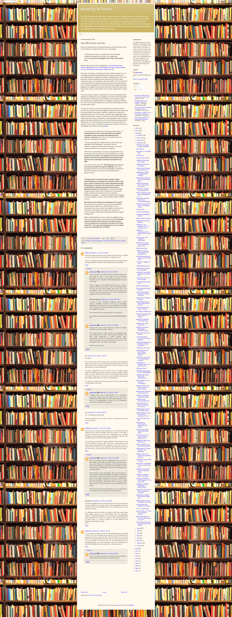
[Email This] (107, 238)
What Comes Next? (142, 248)
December (140, 135)
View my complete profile (140, 79)
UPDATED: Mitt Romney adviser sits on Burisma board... (143, 258)
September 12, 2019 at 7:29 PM (97, 356)
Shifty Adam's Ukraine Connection (142, 165)
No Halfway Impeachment (143, 311)
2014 (136, 553)
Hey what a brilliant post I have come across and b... (142, 96)
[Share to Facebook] (112, 238)
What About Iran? (141, 368)
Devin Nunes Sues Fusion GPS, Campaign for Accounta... (143, 491)
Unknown (88, 428)
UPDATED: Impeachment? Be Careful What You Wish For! (143, 233)
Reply (86, 265)
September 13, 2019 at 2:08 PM (109, 553)
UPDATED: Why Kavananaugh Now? (142, 400)
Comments (138, 89)
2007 (136, 571)
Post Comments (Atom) (95, 595)
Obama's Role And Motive (143, 218)
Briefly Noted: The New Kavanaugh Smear (143, 409)
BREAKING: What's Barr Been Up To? (143, 441)
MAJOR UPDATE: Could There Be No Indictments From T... (143, 414)
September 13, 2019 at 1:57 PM (100, 531)
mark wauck (93, 272)
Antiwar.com (88, 240)
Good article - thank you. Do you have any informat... (143, 113)
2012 (136, 558)
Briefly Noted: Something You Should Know (143, 392)
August (139, 528)
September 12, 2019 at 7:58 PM (109, 392)
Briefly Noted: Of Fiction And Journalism (143, 269)
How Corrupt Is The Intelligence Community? (142, 239)
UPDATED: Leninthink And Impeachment (142, 189)
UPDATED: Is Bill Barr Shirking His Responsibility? (142, 485)
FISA (104, 240)
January (139, 545)
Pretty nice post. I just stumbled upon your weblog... (141, 102)
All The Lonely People (142, 508)
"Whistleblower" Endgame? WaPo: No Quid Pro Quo (143, 364)
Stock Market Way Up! (142, 286)
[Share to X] (110, 238)
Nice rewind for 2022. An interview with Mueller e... (142, 118)
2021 (136, 128)
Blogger (131, 605)
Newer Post (84, 592)
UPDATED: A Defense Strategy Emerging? (142, 396)
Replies (89, 268)
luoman (119, 605)
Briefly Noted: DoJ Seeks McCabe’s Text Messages (143, 450)
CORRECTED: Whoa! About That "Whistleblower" (142, 376)
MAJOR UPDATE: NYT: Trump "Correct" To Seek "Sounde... (143, 387)
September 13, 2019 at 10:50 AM (109, 458)
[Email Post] (103, 238)
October (139, 140)
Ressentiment (140, 209)
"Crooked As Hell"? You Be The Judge (143, 278)
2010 (136, 563)
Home (81, 34)
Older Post (124, 592)
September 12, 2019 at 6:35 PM (109, 325)
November (140, 138)
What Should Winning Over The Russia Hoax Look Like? (143, 518)
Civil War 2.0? (140, 155)
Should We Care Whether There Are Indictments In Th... (143, 465)
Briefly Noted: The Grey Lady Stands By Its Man (143, 501)
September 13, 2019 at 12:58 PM (102, 501)
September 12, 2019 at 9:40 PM (97, 412)
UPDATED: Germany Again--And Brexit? (142, 475)
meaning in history (97, 8)
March (139, 540)
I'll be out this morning (142, 158)
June (138, 533)
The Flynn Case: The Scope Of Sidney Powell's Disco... (142, 436)
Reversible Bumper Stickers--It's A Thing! (143, 505)
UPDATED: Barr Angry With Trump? (142, 161)
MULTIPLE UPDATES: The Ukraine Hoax (142, 320)
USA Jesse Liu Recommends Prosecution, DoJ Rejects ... (142, 425)
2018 (136, 548)
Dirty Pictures (140, 149)
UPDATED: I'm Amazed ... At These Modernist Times (143, 470)
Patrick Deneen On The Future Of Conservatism (143, 382)
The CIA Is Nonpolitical (142, 212)
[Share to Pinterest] (113, 238)
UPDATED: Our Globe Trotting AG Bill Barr (142, 145)
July (138, 530)
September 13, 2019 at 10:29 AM (100, 428)
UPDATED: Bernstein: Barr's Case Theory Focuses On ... (142, 185)
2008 (136, 568)
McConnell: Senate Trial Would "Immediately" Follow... (143, 205)
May (138, 535)
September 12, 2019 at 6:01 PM (109, 272)
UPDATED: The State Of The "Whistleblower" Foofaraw (143, 359)
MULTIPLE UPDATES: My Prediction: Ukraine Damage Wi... (143, 344)
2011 (136, 561)
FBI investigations (97, 240)
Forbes (87, 253)
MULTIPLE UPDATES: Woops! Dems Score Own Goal (143, 294)
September (140, 142)
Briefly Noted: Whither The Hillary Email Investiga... (142, 174)
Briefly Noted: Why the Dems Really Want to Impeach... (143, 303)
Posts (137, 86)
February (139, 543)
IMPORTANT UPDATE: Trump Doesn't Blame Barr (143, 496)
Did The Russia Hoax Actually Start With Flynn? (142, 431)
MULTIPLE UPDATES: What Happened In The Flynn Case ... (143, 480)
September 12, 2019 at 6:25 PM (110, 299)
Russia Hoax (117, 240)
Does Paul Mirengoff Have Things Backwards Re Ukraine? (142, 353)
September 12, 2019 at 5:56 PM (99, 253)
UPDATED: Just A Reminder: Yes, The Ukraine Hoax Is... (142, 226)
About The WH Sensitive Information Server (143, 169)
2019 (136, 133)
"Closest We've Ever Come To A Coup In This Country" (142, 405)
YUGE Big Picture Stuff (142, 266)
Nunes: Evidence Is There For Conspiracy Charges (143, 512)
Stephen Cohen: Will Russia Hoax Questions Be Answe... (143, 455)
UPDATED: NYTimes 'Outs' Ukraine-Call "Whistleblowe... (142, 252)
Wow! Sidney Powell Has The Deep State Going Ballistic (143, 523)
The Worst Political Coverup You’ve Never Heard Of (143, 338)
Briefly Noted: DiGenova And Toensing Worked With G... (143, 179)
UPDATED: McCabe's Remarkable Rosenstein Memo (142, 329)
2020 (136, 130)
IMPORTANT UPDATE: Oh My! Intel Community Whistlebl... (143, 200)
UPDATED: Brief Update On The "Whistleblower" (143, 371)
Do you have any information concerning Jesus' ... (143, 108)
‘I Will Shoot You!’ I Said (143, 348)
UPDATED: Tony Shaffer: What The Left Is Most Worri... (143, 274)
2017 (136, 551)
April (138, 538)
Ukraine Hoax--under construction (142, 324)
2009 (136, 566)
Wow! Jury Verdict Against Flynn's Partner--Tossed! (143, 315)
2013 (136, 556)
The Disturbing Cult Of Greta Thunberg (142, 308)
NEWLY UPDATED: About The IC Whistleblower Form (143, 194)
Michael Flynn (110, 240)
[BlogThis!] (108, 238)
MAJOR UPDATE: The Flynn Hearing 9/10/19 (143, 445)
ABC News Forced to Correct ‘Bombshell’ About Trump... (142, 244)
